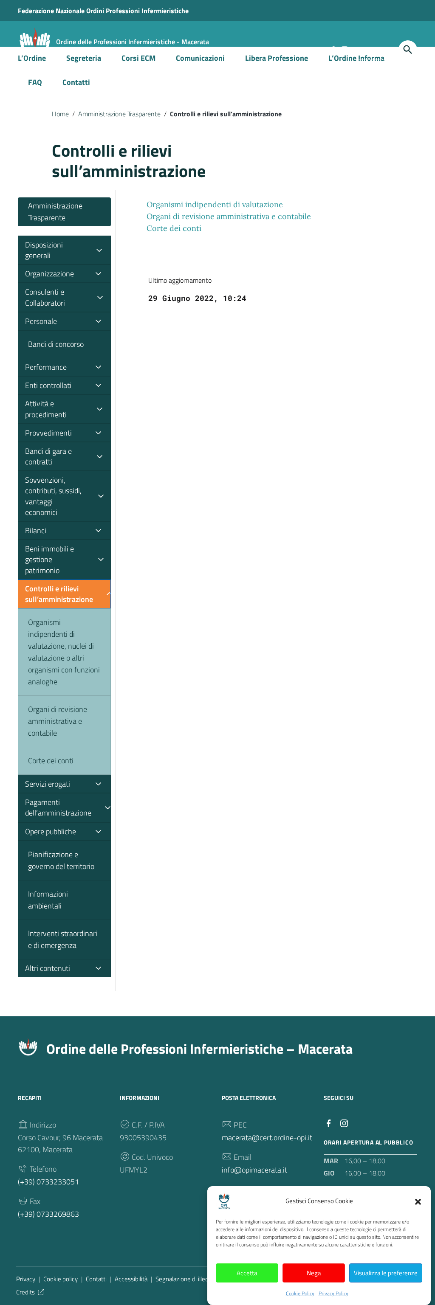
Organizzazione (49, 273)
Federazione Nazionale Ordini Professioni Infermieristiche (103, 11)
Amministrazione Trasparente (119, 114)
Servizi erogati (47, 784)
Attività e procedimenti (46, 409)
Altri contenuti (47, 968)
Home (60, 114)
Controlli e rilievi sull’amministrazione (59, 594)
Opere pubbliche (50, 831)
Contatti (76, 82)
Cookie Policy (300, 1293)
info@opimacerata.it (254, 1170)
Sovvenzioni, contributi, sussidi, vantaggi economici (53, 496)
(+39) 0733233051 (48, 1181)
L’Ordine (32, 58)
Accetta (247, 1273)
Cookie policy (60, 1279)
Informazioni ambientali (48, 899)
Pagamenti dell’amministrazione (58, 807)
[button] (418, 1201)
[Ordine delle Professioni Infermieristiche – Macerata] (35, 42)
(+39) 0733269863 (48, 1214)
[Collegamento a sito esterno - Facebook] (329, 1122)
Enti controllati (48, 385)
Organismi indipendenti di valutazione (215, 204)
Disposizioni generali (44, 250)
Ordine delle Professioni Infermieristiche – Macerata (199, 1048)
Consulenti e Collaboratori (45, 297)
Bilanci (35, 530)
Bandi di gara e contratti (48, 456)
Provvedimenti (48, 433)
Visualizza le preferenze (386, 1273)
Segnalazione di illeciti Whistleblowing (205, 1279)
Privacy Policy (333, 1293)
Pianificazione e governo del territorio (61, 860)
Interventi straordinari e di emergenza (62, 939)
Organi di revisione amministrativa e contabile (57, 721)
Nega (314, 1273)
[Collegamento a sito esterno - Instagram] (344, 1122)
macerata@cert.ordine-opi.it (267, 1137)
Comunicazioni (200, 58)
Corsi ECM (138, 58)
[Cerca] (407, 49)
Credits (25, 1292)
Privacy (25, 1279)
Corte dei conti (50, 760)
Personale (41, 321)
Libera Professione (276, 58)
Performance (46, 367)
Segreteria (83, 58)
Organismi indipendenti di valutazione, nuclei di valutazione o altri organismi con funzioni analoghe (64, 651)
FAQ (35, 82)
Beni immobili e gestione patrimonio (49, 559)
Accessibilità (131, 1279)
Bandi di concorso (56, 344)
